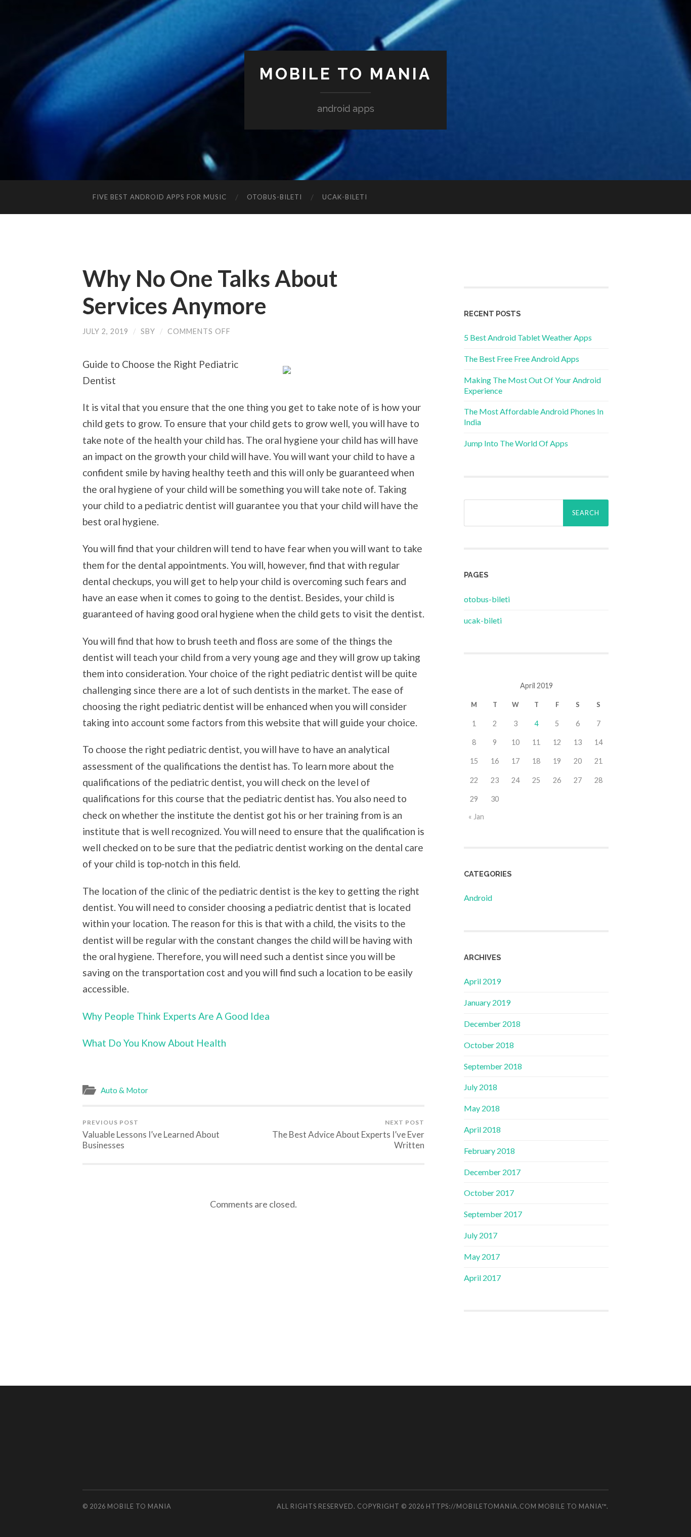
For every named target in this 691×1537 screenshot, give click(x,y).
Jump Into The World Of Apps (516, 443)
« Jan (476, 816)
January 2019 (487, 1002)
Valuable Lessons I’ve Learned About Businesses (151, 1134)
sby (148, 331)
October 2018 (489, 1045)
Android (478, 897)
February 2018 (489, 1150)
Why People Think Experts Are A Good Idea (176, 1016)
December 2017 (492, 1172)
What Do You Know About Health (154, 1043)
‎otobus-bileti (274, 197)
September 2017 (493, 1214)
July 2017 (480, 1235)
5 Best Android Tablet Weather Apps (528, 337)
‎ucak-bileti (344, 197)
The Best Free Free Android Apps (521, 358)
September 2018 (493, 1066)
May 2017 (482, 1256)
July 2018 (480, 1087)
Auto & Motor (124, 1090)
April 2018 (482, 1129)
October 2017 (489, 1192)
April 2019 (482, 981)
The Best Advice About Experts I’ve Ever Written (348, 1134)
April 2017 (482, 1277)
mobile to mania (345, 73)
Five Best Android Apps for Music (160, 197)
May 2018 (482, 1108)
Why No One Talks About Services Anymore (209, 292)
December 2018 (492, 1023)
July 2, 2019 (105, 331)
